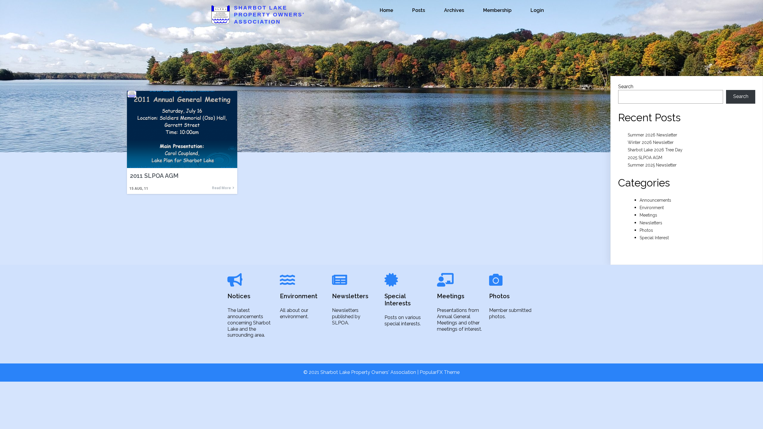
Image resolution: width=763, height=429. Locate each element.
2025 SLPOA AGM (645, 157)
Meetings (648, 215)
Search (625, 86)
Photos (646, 230)
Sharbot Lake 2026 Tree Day (655, 149)
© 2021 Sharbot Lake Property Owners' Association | (361, 372)
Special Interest (654, 237)
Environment (652, 207)
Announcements (655, 200)
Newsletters (651, 222)
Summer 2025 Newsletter (652, 165)
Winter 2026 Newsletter (651, 142)
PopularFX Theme (440, 372)
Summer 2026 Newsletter (652, 135)
